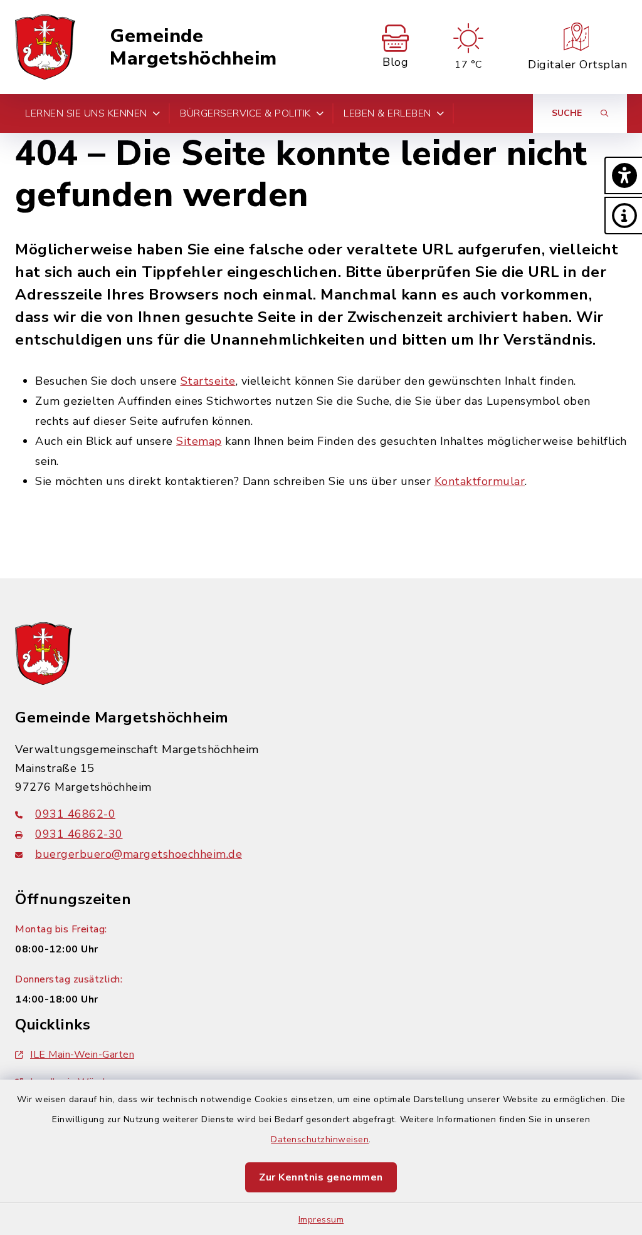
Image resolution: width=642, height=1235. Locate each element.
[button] (623, 175)
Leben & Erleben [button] (387, 113)
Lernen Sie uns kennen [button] (86, 113)
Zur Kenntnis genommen (321, 1177)
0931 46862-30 (79, 834)
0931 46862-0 (75, 813)
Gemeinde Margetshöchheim (193, 47)
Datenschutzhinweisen (320, 1139)
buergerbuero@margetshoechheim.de (138, 854)
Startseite (208, 380)
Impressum (321, 1220)
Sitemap (199, 441)
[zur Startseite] (45, 47)
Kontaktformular (479, 481)
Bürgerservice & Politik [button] (245, 113)
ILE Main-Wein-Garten (82, 1054)
